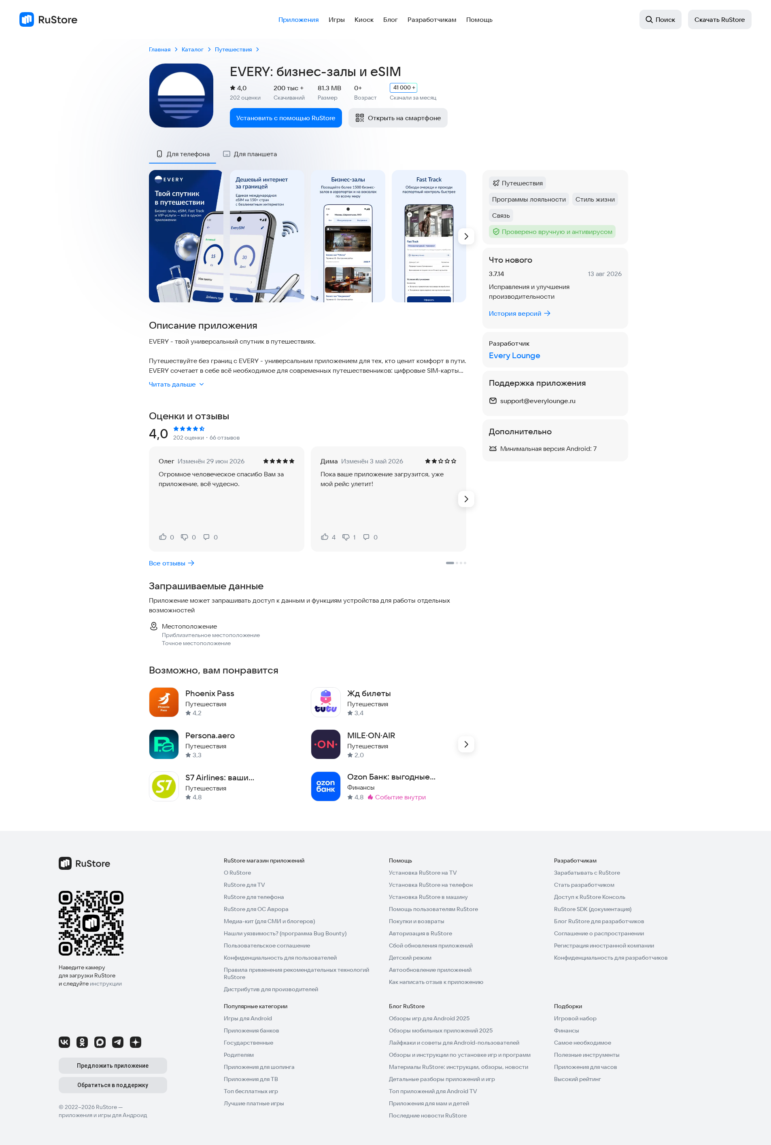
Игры (337, 19)
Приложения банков (251, 1030)
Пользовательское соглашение (267, 945)
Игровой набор (575, 1018)
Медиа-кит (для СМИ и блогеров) (269, 921)
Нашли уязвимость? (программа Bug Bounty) (285, 933)
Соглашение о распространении (599, 933)
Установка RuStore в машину (428, 897)
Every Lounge (514, 355)
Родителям (239, 1054)
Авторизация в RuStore (420, 933)
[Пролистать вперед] (466, 236)
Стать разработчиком (584, 884)
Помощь (479, 19)
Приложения (298, 19)
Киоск (364, 19)
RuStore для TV (244, 884)
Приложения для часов (585, 1067)
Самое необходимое (582, 1042)
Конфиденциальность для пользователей (280, 957)
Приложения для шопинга (259, 1067)
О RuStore (237, 872)
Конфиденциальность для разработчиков (611, 957)
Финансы (566, 1030)
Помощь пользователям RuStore (433, 909)
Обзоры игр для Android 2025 (429, 1018)
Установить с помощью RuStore (286, 118)
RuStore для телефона (254, 897)
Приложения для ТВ (251, 1079)
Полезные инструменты (587, 1054)
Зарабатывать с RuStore (587, 872)
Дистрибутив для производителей (271, 989)
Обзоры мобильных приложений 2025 (441, 1030)
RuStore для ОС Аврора (256, 909)
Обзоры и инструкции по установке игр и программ (460, 1054)
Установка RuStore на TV (423, 872)
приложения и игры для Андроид (103, 1115)
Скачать (720, 19)
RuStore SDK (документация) (592, 909)
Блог (390, 19)
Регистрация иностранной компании (604, 945)
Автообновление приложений (430, 969)
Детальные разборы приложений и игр (442, 1079)
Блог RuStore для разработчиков (599, 921)
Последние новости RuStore (428, 1115)
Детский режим (410, 957)
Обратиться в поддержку (112, 1085)
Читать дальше (172, 384)
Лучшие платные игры (254, 1103)
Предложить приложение (113, 1065)
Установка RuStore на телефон (431, 884)
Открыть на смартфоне (404, 118)
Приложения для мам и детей (429, 1103)
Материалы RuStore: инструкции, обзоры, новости (458, 1067)
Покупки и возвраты (416, 921)
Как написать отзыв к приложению (436, 982)
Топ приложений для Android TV (433, 1091)
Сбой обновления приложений (431, 945)
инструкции (106, 983)
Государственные (248, 1042)
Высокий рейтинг (577, 1079)
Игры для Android (248, 1018)
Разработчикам (432, 19)
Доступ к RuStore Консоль (589, 897)
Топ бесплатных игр (251, 1091)
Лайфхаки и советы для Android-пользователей (454, 1042)
